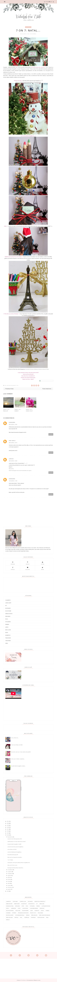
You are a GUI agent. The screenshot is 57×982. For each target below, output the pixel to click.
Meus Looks (8, 629)
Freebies (7, 624)
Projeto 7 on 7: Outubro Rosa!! (29, 410)
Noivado (47, 910)
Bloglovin (28, 569)
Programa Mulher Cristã (23, 912)
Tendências (26, 917)
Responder (51, 434)
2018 (8, 827)
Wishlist (8, 919)
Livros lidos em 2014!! (12, 849)
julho (9, 877)
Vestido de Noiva (40, 917)
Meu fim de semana (10, 910)
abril (9, 883)
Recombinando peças (19, 915)
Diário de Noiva (8, 613)
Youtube (42, 564)
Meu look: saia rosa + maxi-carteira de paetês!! (21, 752)
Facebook (13, 569)
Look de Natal (25, 908)
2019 (8, 825)
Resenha (27, 915)
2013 (8, 891)
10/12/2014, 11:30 (13, 480)
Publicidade (8, 638)
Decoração (28, 27)
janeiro (9, 889)
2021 (8, 821)
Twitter (42, 569)
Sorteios (16, 917)
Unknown (12, 422)
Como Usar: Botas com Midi (16, 744)
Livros (6, 627)
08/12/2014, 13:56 (13, 424)
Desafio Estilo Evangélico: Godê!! (14, 844)
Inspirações (13, 908)
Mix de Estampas (25, 910)
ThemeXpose (23, 980)
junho (9, 879)
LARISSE (11, 458)
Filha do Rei (11, 468)
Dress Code (41, 903)
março (9, 885)
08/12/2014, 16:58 (13, 460)
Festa (6, 619)
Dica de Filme (8, 611)
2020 (8, 823)
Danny (40, 369)
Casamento (8, 600)
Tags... (21, 917)
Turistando (8, 640)
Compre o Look (23, 901)
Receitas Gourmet (10, 915)
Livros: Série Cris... (15, 737)
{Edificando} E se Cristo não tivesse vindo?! (17, 841)
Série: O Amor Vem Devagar (44, 915)
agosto (9, 875)
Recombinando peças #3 (13, 854)
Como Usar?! (8, 602)
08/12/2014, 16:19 (13, 442)
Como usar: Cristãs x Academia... (18, 759)
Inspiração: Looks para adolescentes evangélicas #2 (19, 862)
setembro (10, 873)
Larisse (44, 369)
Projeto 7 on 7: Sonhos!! (18, 410)
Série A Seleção (34, 915)
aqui (13, 72)
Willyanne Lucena (26, 33)
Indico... (7, 908)
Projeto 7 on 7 (15, 385)
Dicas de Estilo (31, 903)
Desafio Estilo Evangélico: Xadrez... (18, 766)
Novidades (8, 912)
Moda (6, 632)
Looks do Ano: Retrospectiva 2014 (15, 838)
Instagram (13, 564)
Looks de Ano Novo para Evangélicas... (16, 846)
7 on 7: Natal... (10, 860)
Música (42, 910)
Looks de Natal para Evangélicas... (15, 852)
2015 (8, 833)
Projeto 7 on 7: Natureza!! (6, 410)
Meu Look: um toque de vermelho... (15, 857)
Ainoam (32, 369)
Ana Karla (27, 369)
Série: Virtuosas (9, 917)
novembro (10, 869)
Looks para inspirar (34, 908)
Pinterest (27, 564)
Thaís (47, 369)
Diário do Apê (16, 903)
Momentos (7, 635)
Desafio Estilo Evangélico (39, 901)
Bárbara (36, 369)
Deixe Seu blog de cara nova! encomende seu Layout (20, 470)
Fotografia (8, 621)
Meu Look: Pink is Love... (13, 865)
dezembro (10, 837)
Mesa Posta (42, 908)
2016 (8, 831)
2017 (8, 829)
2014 (8, 835)
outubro (9, 871)
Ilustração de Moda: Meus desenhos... (16, 867)
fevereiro (10, 887)
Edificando (7, 616)
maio (9, 881)
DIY (6, 605)
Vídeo (6, 643)
